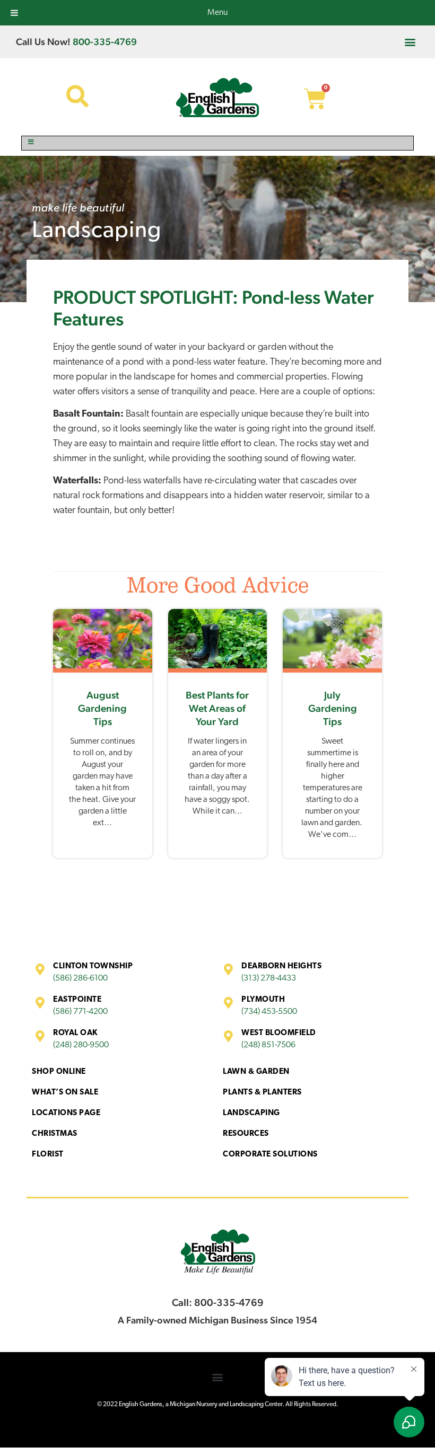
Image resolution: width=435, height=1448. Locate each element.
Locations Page (66, 1113)
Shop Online (59, 1072)
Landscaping (97, 231)
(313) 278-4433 (268, 978)
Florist (48, 1155)
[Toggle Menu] (217, 143)
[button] (410, 41)
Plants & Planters (262, 1093)
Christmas (54, 1134)
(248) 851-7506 (268, 1045)
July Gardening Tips (332, 708)
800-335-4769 (105, 41)
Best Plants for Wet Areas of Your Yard (217, 708)
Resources (246, 1134)
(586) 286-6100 (80, 978)
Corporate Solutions (270, 1155)
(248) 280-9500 (81, 1045)
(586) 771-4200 (80, 1012)
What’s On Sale (65, 1093)
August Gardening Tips (102, 708)
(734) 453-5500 (269, 1012)
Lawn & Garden (256, 1072)
